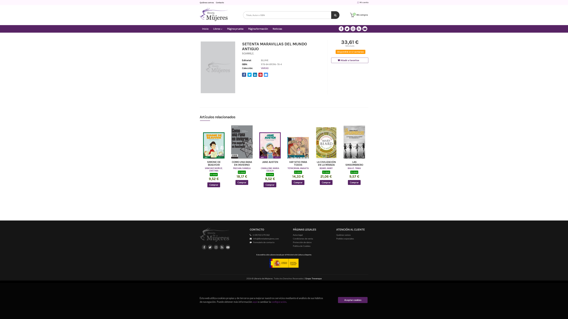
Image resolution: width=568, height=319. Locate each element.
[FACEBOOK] (341, 28)
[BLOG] (358, 28)
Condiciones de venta (303, 238)
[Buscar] (335, 15)
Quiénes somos (207, 2)
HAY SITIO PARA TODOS (298, 164)
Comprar (213, 184)
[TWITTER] (347, 28)
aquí (254, 301)
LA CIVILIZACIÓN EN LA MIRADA (326, 164)
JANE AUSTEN (270, 162)
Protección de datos (302, 242)
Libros (217, 28)
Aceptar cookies (352, 300)
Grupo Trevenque (313, 278)
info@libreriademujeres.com (266, 238)
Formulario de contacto (264, 242)
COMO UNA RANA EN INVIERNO (242, 164)
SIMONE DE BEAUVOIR (214, 164)
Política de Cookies (301, 246)
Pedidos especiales (345, 238)
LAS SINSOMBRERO (354, 164)
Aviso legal (298, 235)
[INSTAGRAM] (353, 28)
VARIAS (265, 68)
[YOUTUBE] (364, 28)
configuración (278, 301)
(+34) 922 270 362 (261, 235)
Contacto (220, 2)
